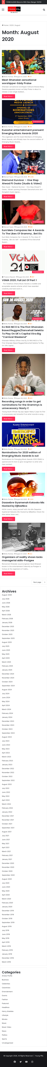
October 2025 (7, 634)
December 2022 (8, 768)
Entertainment (7, 991)
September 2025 (8, 638)
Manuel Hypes (8, 177)
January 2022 (7, 812)
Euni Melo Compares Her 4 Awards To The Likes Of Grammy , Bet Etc (23, 232)
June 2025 (6, 650)
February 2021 (7, 855)
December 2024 (8, 674)
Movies (4, 1019)
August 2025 (7, 642)
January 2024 (7, 717)
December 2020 (8, 863)
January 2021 (7, 859)
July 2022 (5, 788)
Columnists (6, 988)
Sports (4, 1039)
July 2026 (5, 599)
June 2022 (6, 792)
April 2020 (6, 895)
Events (4, 995)
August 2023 (7, 737)
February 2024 (7, 713)
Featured (5, 1003)
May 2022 (5, 796)
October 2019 (7, 918)
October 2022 (7, 776)
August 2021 (6, 832)
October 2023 (7, 729)
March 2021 (6, 851)
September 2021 (8, 828)
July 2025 (5, 646)
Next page (37, 582)
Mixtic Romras (8, 76)
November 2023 (8, 725)
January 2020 (7, 907)
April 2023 (6, 753)
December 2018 (8, 958)
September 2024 (8, 686)
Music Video (6, 1027)
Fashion (5, 999)
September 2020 (8, 875)
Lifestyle (5, 1015)
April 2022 (6, 800)
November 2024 (8, 678)
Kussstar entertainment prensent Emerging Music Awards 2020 (23, 131)
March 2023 (6, 757)
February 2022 (7, 808)
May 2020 (5, 891)
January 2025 (7, 670)
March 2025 (6, 662)
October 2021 (7, 824)
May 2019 (5, 938)
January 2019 (7, 954)
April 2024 (6, 705)
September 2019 (8, 922)
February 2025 (7, 666)
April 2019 (5, 942)
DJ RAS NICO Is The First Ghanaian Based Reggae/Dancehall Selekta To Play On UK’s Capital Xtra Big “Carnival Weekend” (23, 332)
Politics (4, 1035)
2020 (11, 25)
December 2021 (8, 816)
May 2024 (5, 701)
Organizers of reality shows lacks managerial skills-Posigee (22, 558)
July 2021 (5, 836)
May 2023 (5, 749)
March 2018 (6, 962)
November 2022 (8, 772)
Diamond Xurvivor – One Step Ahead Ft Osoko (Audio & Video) (22, 181)
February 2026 (7, 618)
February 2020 (7, 903)
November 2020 (8, 867)
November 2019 (8, 914)
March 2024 (6, 709)
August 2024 (7, 690)
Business (5, 980)
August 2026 (7, 595)
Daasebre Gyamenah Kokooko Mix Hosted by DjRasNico (23, 504)
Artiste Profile (7, 976)
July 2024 (5, 693)
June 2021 (6, 839)
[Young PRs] (14, 9)
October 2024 (7, 682)
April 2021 (5, 847)
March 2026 (6, 615)
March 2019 (6, 946)
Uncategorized (7, 1043)
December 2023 (8, 721)
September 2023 (8, 733)
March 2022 (6, 804)
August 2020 (7, 879)
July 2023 (5, 741)
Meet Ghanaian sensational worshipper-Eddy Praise (19, 81)
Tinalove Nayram (9, 277)
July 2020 (5, 883)
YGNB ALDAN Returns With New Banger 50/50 (23, 2)
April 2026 (6, 611)
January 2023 (7, 765)
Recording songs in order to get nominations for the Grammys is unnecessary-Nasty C (22, 405)
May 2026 (5, 607)
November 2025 (8, 630)
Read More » (8, 96)
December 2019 (8, 911)
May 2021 (5, 843)
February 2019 (7, 950)
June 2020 (6, 887)
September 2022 (8, 780)
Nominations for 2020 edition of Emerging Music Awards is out (21, 454)
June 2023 (6, 745)
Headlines (5, 1007)
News (4, 1031)
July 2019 (5, 930)
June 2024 (6, 697)
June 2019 (6, 934)
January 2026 (7, 622)
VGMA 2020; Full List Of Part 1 (19, 280)
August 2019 (6, 926)
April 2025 (6, 658)
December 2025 (8, 626)
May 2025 (5, 654)
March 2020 (6, 899)
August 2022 (7, 784)
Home (5, 25)
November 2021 (8, 820)
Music (4, 1023)
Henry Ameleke (7, 1011)
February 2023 (7, 761)
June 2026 (6, 603)
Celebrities (6, 984)
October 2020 (7, 871)
